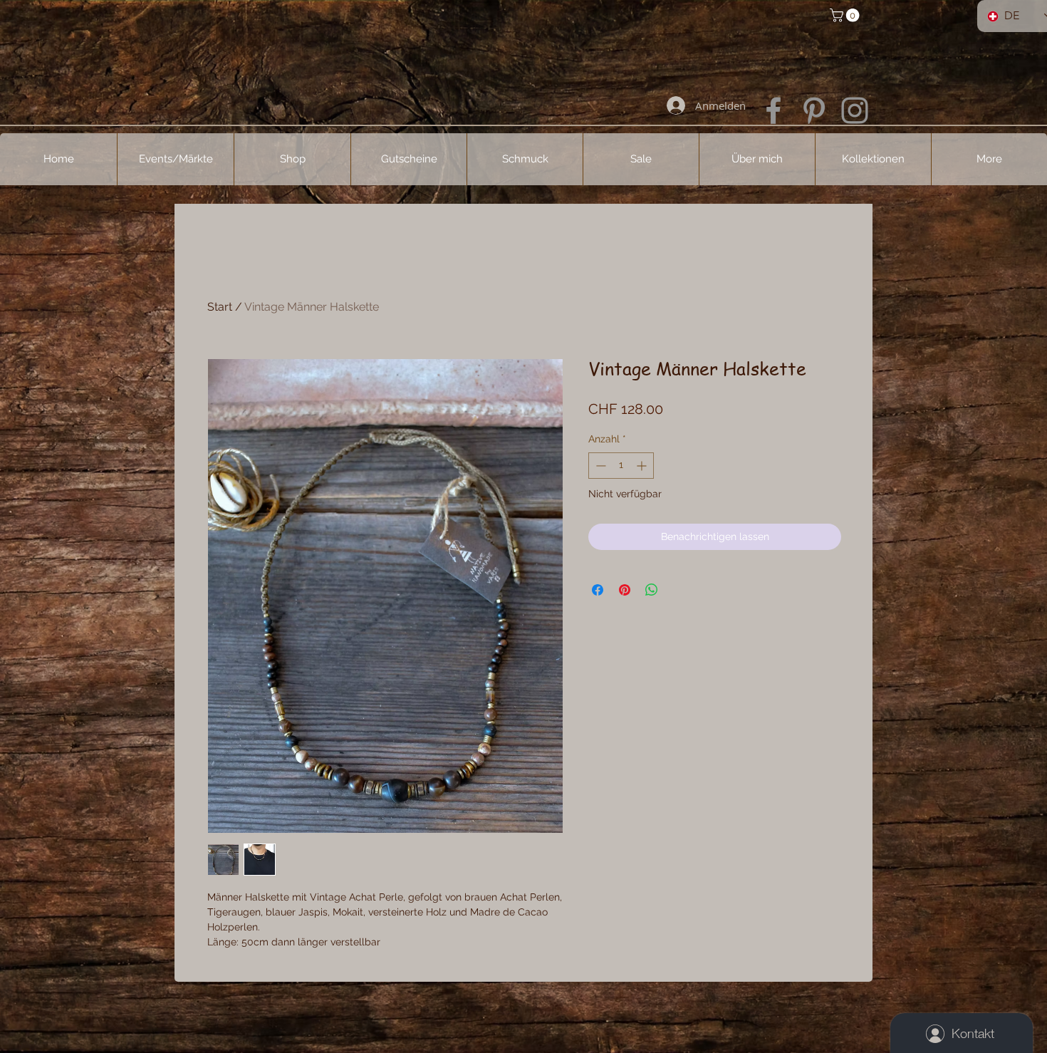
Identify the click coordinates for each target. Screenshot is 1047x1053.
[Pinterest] (814, 110)
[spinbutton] (621, 465)
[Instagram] (854, 110)
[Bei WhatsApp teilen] (651, 589)
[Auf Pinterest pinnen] (624, 589)
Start (219, 306)
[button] (846, 15)
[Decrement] (599, 465)
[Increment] (643, 465)
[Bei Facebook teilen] (597, 589)
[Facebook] (773, 110)
